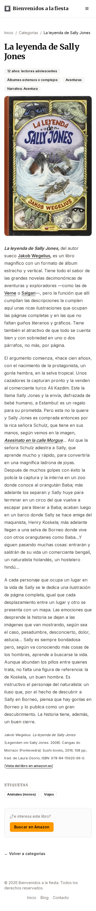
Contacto (61, 897)
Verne (10, 293)
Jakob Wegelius (34, 255)
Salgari (28, 293)
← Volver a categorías (24, 853)
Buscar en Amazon (31, 827)
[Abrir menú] (87, 8)
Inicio (31, 897)
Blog (45, 897)
